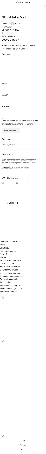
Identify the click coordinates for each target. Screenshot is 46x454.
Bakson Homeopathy (9, 279)
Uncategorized (8, 144)
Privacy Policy (8, 385)
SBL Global (5, 248)
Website (5, 106)
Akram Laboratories (8, 292)
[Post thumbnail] (19, 160)
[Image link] (9, 298)
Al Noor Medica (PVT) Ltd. (11, 289)
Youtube (5, 414)
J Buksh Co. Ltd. (7, 264)
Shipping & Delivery (10, 399)
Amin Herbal (5, 282)
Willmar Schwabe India (10, 242)
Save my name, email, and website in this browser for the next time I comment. (20, 122)
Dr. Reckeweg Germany (10, 273)
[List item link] (23, 316)
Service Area (7, 375)
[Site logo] (23, 2)
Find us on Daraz (9, 370)
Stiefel (3, 245)
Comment (7, 54)
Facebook (6, 423)
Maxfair (3, 257)
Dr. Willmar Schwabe (9, 270)
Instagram (6, 419)
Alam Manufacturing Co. (10, 285)
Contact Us (7, 395)
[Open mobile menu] (3, 2)
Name (5, 84)
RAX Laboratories (8, 251)
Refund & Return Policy (12, 390)
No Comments (22, 168)
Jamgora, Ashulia (9, 366)
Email (5, 95)
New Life (4, 254)
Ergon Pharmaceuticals (10, 267)
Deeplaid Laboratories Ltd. (11, 276)
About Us (6, 404)
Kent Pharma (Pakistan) (10, 260)
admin (17, 24)
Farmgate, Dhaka (9, 361)
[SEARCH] (45, 6)
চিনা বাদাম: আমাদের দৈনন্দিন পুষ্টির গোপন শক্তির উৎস (18, 163)
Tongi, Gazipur (8, 357)
